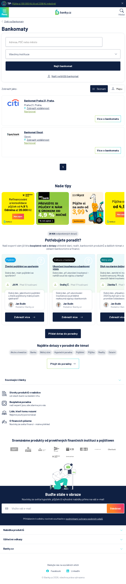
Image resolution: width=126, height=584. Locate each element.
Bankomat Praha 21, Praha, (39, 100)
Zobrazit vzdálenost (38, 108)
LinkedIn (75, 571)
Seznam (101, 88)
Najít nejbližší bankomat (65, 76)
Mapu (119, 88)
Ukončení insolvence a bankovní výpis (71, 267)
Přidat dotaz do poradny (63, 333)
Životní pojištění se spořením (21, 266)
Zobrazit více (22, 317)
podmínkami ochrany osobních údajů (84, 518)
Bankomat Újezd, (33, 132)
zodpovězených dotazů (63, 233)
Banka (33, 352)
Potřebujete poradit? (63, 240)
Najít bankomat (63, 66)
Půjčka (91, 352)
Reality (101, 352)
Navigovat (30, 111)
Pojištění (80, 352)
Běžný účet (45, 352)
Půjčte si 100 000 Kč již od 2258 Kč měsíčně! (34, 3)
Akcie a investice (18, 352)
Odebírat (115, 508)
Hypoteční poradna (63, 352)
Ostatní (112, 352)
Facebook (56, 571)
